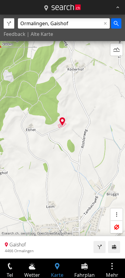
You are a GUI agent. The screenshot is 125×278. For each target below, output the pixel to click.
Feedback (14, 34)
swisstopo (28, 233)
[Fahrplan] (114, 247)
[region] (62, 137)
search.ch (11, 233)
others (68, 233)
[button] (62, 121)
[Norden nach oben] (116, 64)
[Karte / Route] (46, 8)
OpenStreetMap (49, 233)
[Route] (99, 247)
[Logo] (66, 7)
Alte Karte (42, 34)
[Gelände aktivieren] (116, 49)
